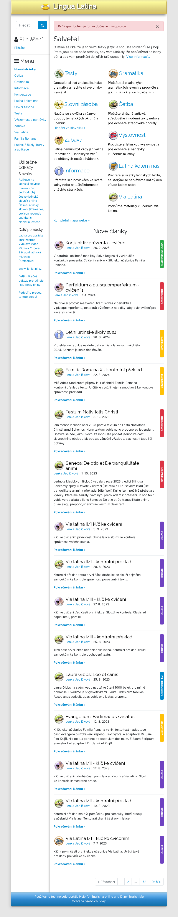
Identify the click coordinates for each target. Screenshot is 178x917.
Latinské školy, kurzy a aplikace (29, 147)
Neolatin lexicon (29, 222)
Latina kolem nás (26, 100)
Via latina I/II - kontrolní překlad (98, 800)
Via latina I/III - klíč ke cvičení (96, 599)
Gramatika (21, 82)
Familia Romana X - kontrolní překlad (104, 369)
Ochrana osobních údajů (89, 901)
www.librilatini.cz (30, 268)
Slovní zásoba (24, 107)
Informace (21, 88)
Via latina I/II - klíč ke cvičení (95, 763)
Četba (18, 75)
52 (144, 882)
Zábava (19, 126)
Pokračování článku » (70, 273)
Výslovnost (132, 135)
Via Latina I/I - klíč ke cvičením (97, 838)
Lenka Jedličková (78, 247)
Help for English (90, 896)
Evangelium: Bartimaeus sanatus (100, 716)
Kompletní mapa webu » (72, 220)
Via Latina (21, 132)
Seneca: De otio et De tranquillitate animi (102, 465)
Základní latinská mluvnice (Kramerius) (30, 257)
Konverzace (22, 94)
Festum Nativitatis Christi (92, 412)
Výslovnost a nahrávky (30, 119)
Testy (18, 113)
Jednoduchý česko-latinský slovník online (28, 196)
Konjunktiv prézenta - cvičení (96, 242)
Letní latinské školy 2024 (91, 332)
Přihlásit (19, 48)
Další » (156, 882)
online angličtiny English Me (124, 896)
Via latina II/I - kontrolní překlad (98, 561)
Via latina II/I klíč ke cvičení (94, 524)
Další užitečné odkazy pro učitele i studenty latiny (31, 280)
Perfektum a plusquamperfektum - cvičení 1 (103, 287)
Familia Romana (25, 138)
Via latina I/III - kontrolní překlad (99, 636)
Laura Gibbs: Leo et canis (92, 674)
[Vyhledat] (42, 25)
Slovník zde (26, 188)
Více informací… (138, 57)
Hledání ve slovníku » (69, 128)
